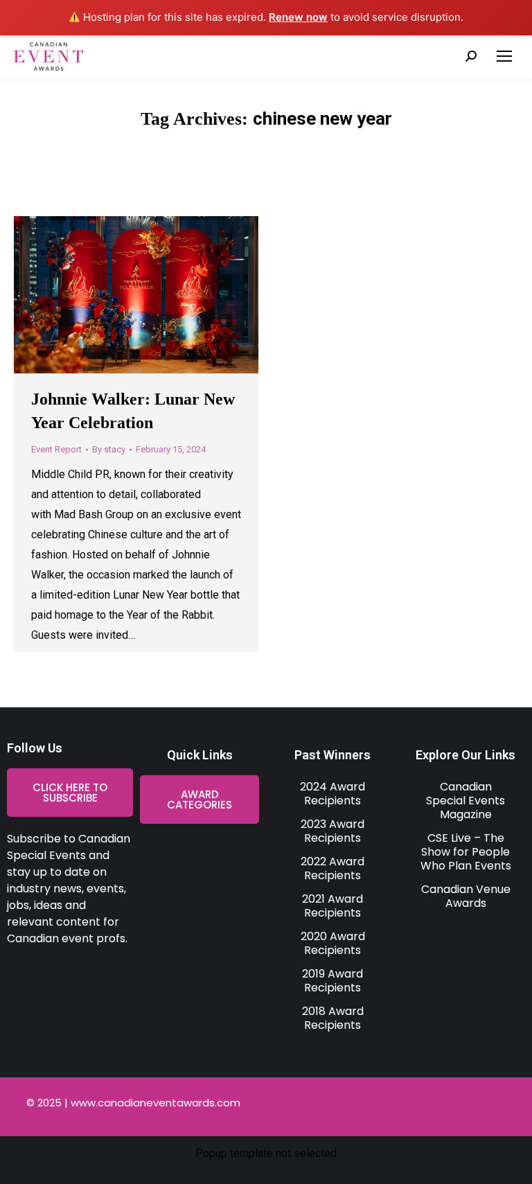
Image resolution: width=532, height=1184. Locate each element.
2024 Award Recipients (332, 794)
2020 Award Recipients (333, 943)
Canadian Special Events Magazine (465, 800)
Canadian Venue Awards (466, 896)
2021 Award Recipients (332, 906)
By (108, 449)
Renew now (298, 17)
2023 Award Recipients (332, 831)
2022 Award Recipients (332, 868)
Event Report (56, 449)
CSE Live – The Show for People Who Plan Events (465, 852)
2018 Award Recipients (333, 1018)
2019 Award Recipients (332, 981)
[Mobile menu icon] (504, 56)
